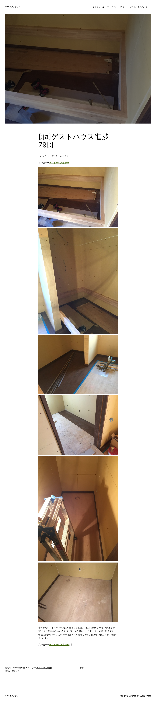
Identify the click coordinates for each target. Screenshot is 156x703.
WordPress (145, 696)
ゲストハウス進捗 (44, 667)
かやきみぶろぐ (12, 7)
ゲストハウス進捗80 (59, 644)
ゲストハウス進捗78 (59, 162)
